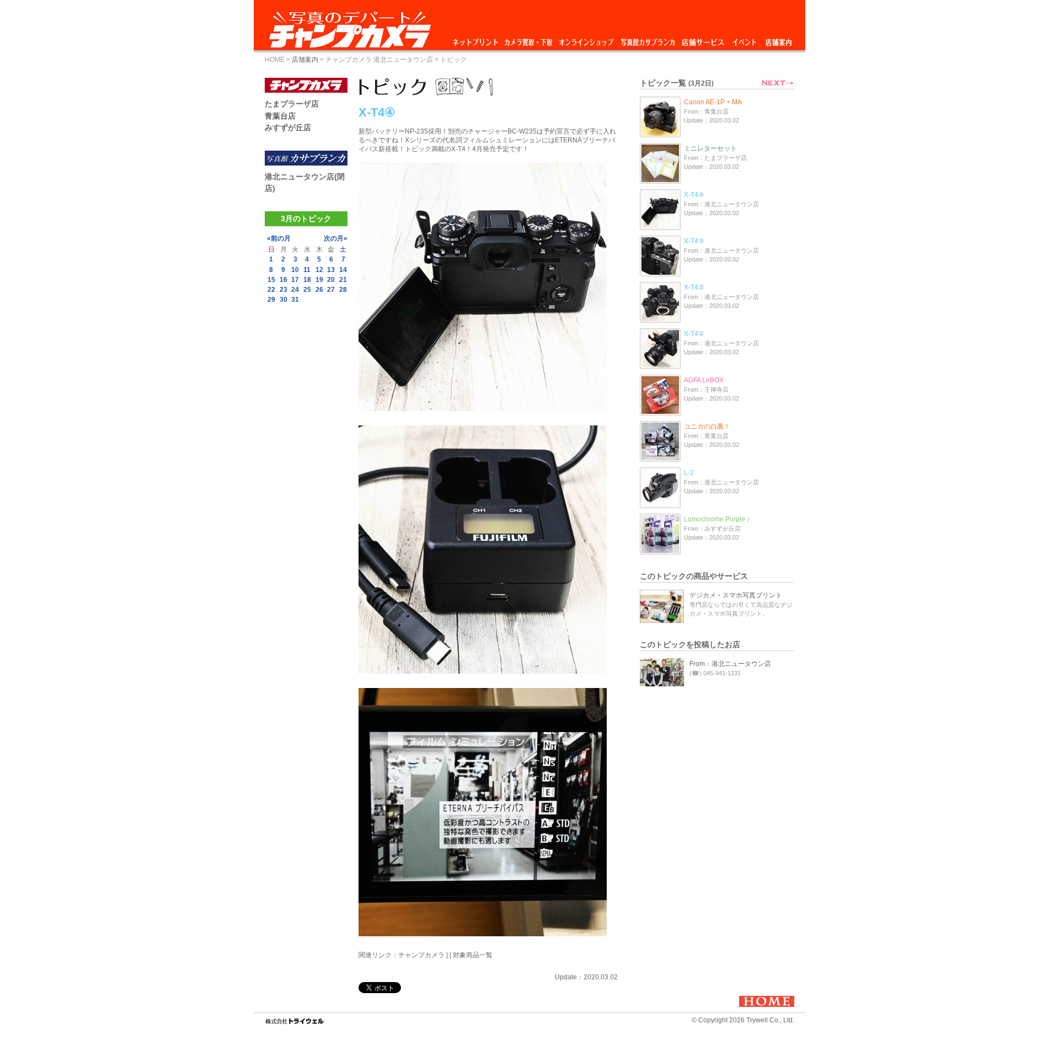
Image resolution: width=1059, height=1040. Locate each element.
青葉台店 (280, 115)
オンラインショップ (585, 39)
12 (319, 270)
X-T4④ (694, 195)
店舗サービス (702, 39)
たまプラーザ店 (292, 103)
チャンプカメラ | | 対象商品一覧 (445, 955)
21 (343, 280)
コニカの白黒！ (707, 426)
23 (283, 290)
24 (295, 290)
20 (331, 280)
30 (283, 299)
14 (343, 270)
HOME (275, 59)
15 (271, 280)
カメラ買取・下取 (529, 39)
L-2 (689, 473)
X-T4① (694, 334)
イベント (744, 39)
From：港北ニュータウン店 (730, 664)
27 (331, 290)
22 (271, 290)
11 (307, 270)
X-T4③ (694, 241)
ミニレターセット (710, 148)
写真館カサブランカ (647, 39)
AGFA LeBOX (704, 380)
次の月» (335, 238)
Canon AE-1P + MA (713, 102)
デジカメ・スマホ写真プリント (735, 595)
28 (343, 290)
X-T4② (694, 287)
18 (307, 280)
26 (319, 290)
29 (271, 299)
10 (295, 270)
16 (283, 280)
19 (319, 280)
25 (307, 290)
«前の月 (279, 238)
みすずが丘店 (288, 127)
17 (295, 280)
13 (331, 270)
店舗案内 (778, 39)
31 (295, 299)
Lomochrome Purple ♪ (717, 519)
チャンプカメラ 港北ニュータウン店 (379, 59)
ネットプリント (477, 39)
